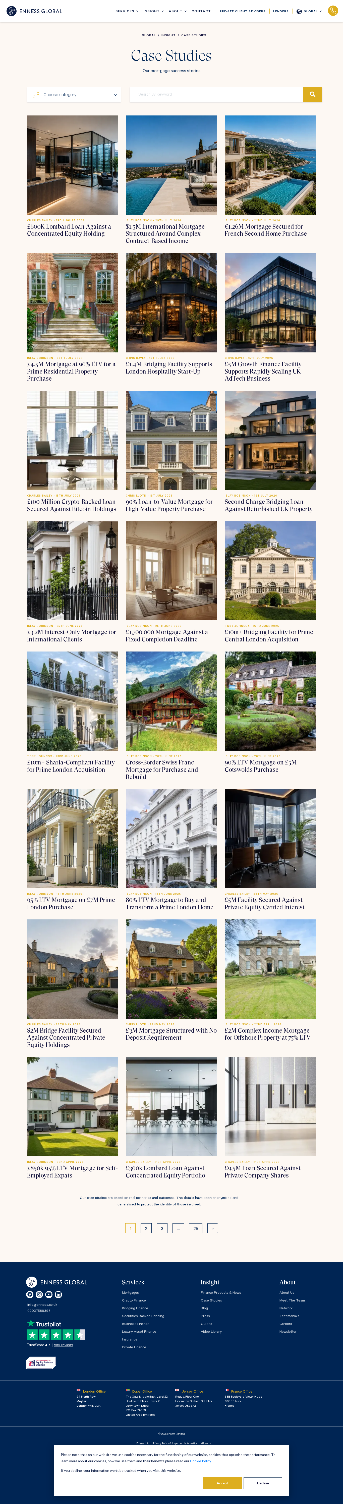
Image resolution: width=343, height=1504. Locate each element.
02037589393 (333, 11)
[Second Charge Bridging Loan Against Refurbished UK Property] (270, 440)
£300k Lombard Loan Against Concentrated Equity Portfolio (165, 1172)
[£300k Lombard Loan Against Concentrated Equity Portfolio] (171, 1106)
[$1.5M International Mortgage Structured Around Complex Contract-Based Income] (171, 165)
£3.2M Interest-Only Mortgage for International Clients (71, 636)
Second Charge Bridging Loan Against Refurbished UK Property (269, 505)
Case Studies (211, 1301)
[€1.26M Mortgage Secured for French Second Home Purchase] (270, 165)
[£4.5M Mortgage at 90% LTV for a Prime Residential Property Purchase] (72, 302)
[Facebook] (29, 1294)
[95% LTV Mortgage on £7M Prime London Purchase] (72, 838)
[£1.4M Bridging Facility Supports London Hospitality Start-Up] (171, 302)
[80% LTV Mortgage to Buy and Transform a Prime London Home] (171, 838)
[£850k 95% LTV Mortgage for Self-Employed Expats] (72, 1106)
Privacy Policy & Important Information (175, 1443)
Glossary (206, 1443)
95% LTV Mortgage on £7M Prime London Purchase (71, 904)
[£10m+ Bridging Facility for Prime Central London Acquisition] (270, 570)
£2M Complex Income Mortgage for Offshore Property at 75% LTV (268, 1034)
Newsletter (288, 1332)
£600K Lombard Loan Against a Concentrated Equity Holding (69, 230)
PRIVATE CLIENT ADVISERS (243, 12)
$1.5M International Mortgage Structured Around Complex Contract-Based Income (165, 234)
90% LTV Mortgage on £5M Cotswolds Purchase (261, 766)
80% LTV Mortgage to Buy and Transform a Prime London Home (169, 904)
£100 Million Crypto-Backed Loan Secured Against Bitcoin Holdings (71, 505)
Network (286, 1309)
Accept (222, 1483)
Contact (201, 12)
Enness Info (142, 1443)
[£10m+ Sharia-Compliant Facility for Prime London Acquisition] (72, 701)
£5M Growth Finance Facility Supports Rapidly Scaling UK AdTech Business (263, 371)
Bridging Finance (135, 1309)
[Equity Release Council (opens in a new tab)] (41, 1363)
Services (125, 12)
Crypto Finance (134, 1301)
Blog (204, 1309)
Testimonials (289, 1317)
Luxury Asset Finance (139, 1332)
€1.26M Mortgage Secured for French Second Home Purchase (266, 230)
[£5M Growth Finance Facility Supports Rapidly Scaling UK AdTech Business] (270, 302)
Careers (285, 1324)
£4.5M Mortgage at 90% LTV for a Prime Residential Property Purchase (71, 371)
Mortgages (130, 1293)
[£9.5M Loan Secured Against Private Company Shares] (270, 1106)
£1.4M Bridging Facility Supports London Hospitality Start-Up (169, 368)
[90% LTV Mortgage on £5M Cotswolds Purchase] (270, 701)
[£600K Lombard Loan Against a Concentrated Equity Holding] (72, 165)
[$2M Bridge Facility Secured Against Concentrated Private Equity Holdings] (72, 969)
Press (205, 1317)
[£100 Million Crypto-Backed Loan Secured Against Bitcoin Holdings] (72, 440)
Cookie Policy (200, 1461)
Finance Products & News (221, 1293)
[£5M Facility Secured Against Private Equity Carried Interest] (270, 838)
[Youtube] (48, 1294)
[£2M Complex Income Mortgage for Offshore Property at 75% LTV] (270, 969)
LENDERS (281, 12)
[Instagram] (39, 1294)
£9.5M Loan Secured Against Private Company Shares (263, 1172)
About (176, 12)
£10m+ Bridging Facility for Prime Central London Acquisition (269, 636)
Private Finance (134, 1348)
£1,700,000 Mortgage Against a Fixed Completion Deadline (167, 636)
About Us (286, 1293)
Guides (206, 1324)
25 (195, 1229)
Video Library (211, 1332)
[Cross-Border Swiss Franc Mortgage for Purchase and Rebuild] (171, 701)
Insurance (129, 1340)
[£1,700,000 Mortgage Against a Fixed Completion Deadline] (171, 570)
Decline (263, 1483)
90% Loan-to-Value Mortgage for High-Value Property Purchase (169, 505)
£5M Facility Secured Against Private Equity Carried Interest (265, 904)
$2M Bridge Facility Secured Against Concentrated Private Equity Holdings (66, 1038)
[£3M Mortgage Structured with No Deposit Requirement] (171, 969)
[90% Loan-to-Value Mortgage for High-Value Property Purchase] (171, 440)
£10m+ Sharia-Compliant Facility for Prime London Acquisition (71, 766)
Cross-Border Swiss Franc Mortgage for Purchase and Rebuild (162, 770)
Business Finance (135, 1324)
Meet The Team (292, 1301)
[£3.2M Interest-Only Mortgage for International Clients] (72, 570)
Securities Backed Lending (143, 1317)
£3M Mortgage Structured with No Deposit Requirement (171, 1034)
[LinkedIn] (58, 1294)
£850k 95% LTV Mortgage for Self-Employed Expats (72, 1172)
